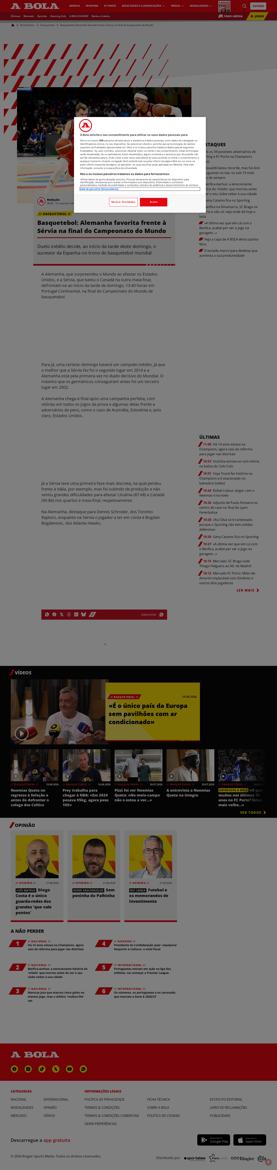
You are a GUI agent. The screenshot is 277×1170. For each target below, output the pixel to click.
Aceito (154, 202)
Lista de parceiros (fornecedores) (99, 189)
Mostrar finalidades (123, 202)
